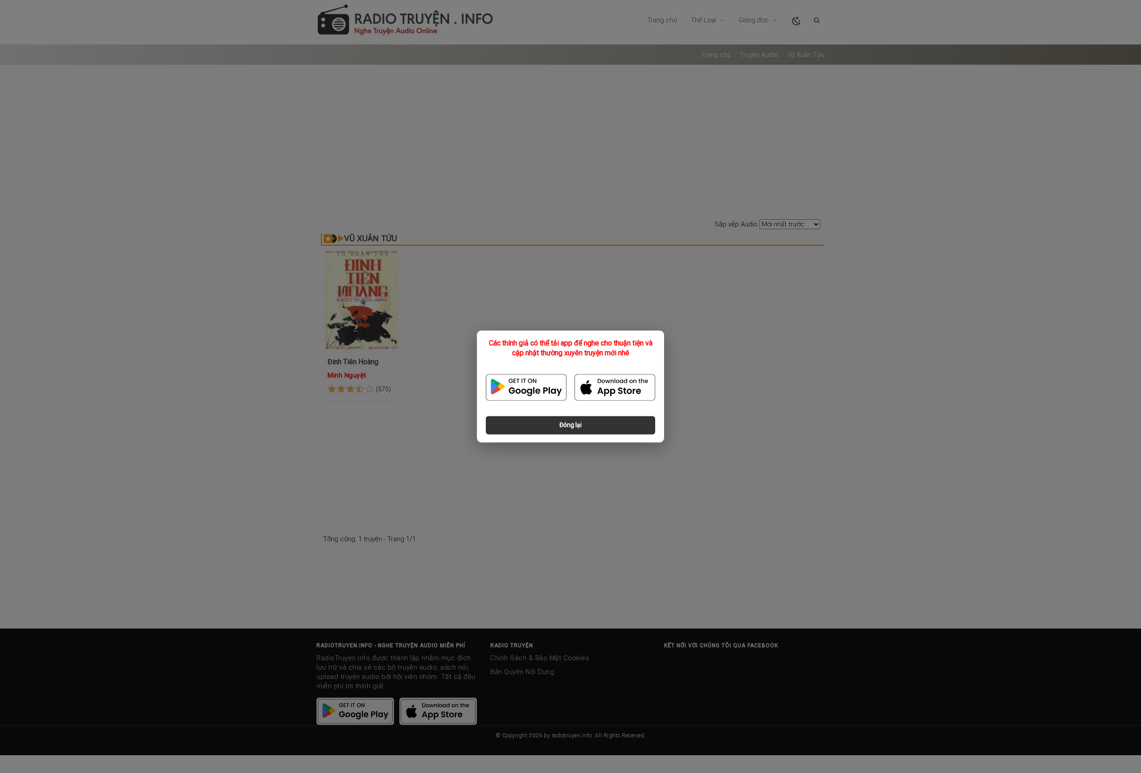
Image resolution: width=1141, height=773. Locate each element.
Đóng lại (570, 425)
